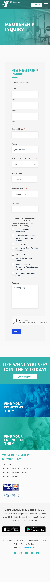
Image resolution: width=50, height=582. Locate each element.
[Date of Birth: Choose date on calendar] (34, 179)
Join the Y (36, 5)
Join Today (25, 377)
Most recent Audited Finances (16, 469)
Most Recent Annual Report (15, 473)
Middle (14, 111)
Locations (7, 465)
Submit (16, 331)
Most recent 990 (10, 477)
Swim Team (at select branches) (23, 259)
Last (13, 122)
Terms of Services (27, 544)
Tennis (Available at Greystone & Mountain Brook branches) (26, 267)
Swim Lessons (20, 254)
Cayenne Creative (29, 547)
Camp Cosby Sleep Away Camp (25, 274)
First (13, 100)
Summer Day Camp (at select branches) (26, 249)
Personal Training (22, 244)
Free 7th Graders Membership (22, 230)
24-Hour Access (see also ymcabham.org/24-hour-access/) (25, 238)
